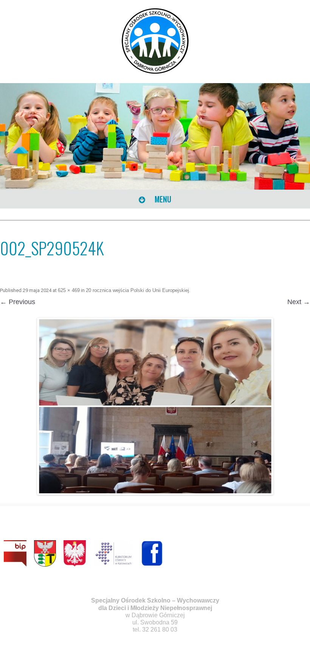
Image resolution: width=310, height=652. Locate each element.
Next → (298, 302)
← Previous (17, 302)
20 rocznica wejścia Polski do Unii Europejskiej (137, 290)
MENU (162, 199)
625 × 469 (69, 290)
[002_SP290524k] (155, 406)
